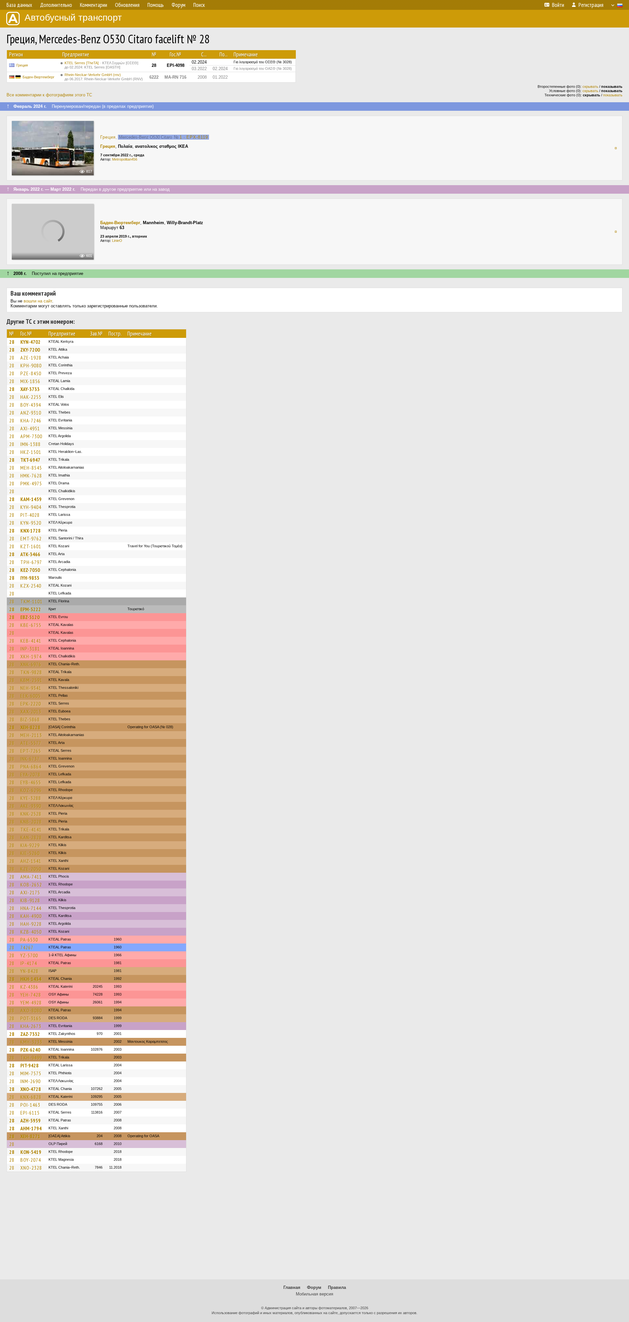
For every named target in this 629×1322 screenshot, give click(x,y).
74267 (26, 947)
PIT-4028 (30, 515)
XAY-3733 (30, 389)
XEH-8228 (30, 727)
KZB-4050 (31, 931)
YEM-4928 (31, 1002)
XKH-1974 (31, 656)
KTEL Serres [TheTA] (101, 65)
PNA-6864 (30, 766)
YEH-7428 (30, 994)
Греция (22, 65)
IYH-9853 (29, 577)
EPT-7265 (30, 751)
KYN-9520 (30, 522)
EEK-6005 (30, 695)
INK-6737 (30, 758)
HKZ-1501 (30, 452)
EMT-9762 (31, 538)
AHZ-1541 (30, 861)
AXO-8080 (31, 1010)
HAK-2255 (30, 397)
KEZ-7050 (30, 570)
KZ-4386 (29, 986)
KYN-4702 (30, 342)
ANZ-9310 (30, 412)
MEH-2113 (31, 735)
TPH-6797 (31, 562)
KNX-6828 (30, 1097)
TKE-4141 (31, 829)
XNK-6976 (30, 664)
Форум (314, 1287)
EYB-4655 (30, 782)
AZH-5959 (30, 1120)
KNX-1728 (30, 530)
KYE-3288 (30, 798)
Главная (291, 1287)
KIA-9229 (30, 845)
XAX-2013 (30, 711)
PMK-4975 (31, 483)
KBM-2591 (31, 680)
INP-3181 (30, 648)
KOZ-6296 (31, 790)
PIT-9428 (29, 1065)
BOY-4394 (30, 404)
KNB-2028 (31, 821)
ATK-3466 (30, 554)
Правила (337, 1287)
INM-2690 (30, 1081)
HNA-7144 (30, 908)
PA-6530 (29, 939)
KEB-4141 (30, 640)
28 (11, 342)
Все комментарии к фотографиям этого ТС (49, 94)
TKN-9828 (31, 672)
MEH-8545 (31, 467)
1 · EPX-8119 (194, 137)
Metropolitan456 (124, 159)
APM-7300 (31, 436)
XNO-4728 (30, 1089)
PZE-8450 (30, 373)
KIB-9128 (30, 900)
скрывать (590, 86)
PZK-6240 (30, 1049)
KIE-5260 (30, 853)
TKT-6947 (30, 460)
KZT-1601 (30, 546)
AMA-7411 (31, 876)
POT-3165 (30, 1018)
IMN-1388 (30, 444)
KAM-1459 (31, 499)
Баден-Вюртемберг (38, 77)
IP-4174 (28, 963)
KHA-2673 (30, 1026)
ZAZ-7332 (30, 1034)
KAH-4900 (31, 916)
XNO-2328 (31, 1167)
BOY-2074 (30, 1160)
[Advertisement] (314, 1228)
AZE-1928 (30, 357)
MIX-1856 (30, 381)
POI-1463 (30, 1104)
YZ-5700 (29, 955)
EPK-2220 (30, 703)
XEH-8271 (30, 1136)
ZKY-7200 (30, 349)
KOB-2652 (31, 884)
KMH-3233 (31, 1042)
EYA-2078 (30, 774)
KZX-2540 (30, 585)
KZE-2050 (30, 868)
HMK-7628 (31, 475)
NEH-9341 (30, 688)
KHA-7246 (30, 420)
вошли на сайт (38, 301)
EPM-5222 (30, 609)
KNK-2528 (30, 813)
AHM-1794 (31, 1128)
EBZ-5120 (30, 617)
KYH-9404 (30, 507)
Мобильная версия (314, 1294)
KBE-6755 (30, 625)
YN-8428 (29, 971)
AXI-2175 (30, 892)
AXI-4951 (30, 428)
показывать (612, 95)
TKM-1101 (31, 601)
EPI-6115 (30, 1112)
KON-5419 (30, 1152)
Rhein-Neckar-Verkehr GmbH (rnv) (104, 77)
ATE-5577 (30, 743)
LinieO (117, 241)
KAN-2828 (31, 837)
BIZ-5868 (30, 719)
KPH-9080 (31, 365)
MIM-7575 (30, 1073)
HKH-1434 (30, 979)
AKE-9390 (30, 806)
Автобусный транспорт (73, 17)
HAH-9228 (31, 924)
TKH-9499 (31, 1057)
